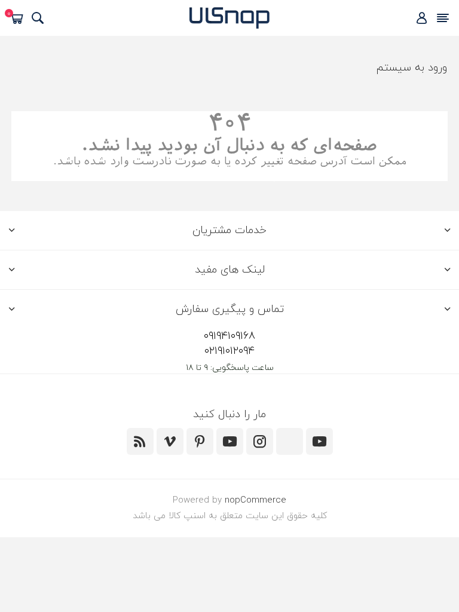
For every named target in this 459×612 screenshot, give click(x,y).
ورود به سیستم (411, 67)
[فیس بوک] (289, 441)
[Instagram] (259, 441)
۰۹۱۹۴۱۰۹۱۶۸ (229, 336)
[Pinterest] (199, 441)
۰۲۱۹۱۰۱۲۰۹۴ (229, 351)
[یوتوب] (229, 441)
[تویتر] (319, 441)
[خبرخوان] (140, 441)
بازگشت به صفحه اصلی (229, 175)
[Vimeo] (170, 441)
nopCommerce (255, 500)
